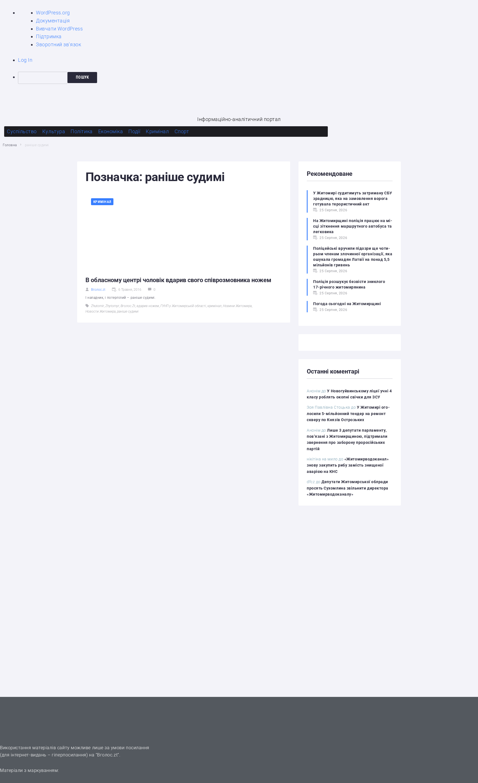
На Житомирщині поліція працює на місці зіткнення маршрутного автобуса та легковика (352, 226)
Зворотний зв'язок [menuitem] (58, 44)
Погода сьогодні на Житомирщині (347, 304)
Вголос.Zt (128, 306)
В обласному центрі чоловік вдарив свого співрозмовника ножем (178, 280)
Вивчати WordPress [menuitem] (59, 29)
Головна (10, 145)
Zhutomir (97, 306)
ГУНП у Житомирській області (183, 306)
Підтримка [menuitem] (49, 36)
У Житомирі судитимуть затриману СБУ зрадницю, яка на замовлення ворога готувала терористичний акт (352, 198)
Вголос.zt (98, 290)
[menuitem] (248, 78)
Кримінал (102, 202)
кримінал (214, 306)
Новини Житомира (237, 306)
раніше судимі (128, 311)
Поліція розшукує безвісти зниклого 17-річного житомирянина (349, 284)
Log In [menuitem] (25, 60)
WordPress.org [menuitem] (53, 13)
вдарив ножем (148, 306)
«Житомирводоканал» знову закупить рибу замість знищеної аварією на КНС (348, 465)
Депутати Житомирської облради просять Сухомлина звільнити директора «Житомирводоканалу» (347, 488)
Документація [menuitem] (53, 21)
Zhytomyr (112, 306)
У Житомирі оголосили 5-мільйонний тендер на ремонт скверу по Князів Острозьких (348, 413)
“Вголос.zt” (107, 755)
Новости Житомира (100, 311)
